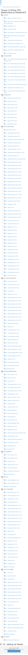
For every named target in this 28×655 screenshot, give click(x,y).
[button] (1, 1)
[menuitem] (1, 3)
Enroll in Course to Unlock (14, 651)
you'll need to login (19, 649)
